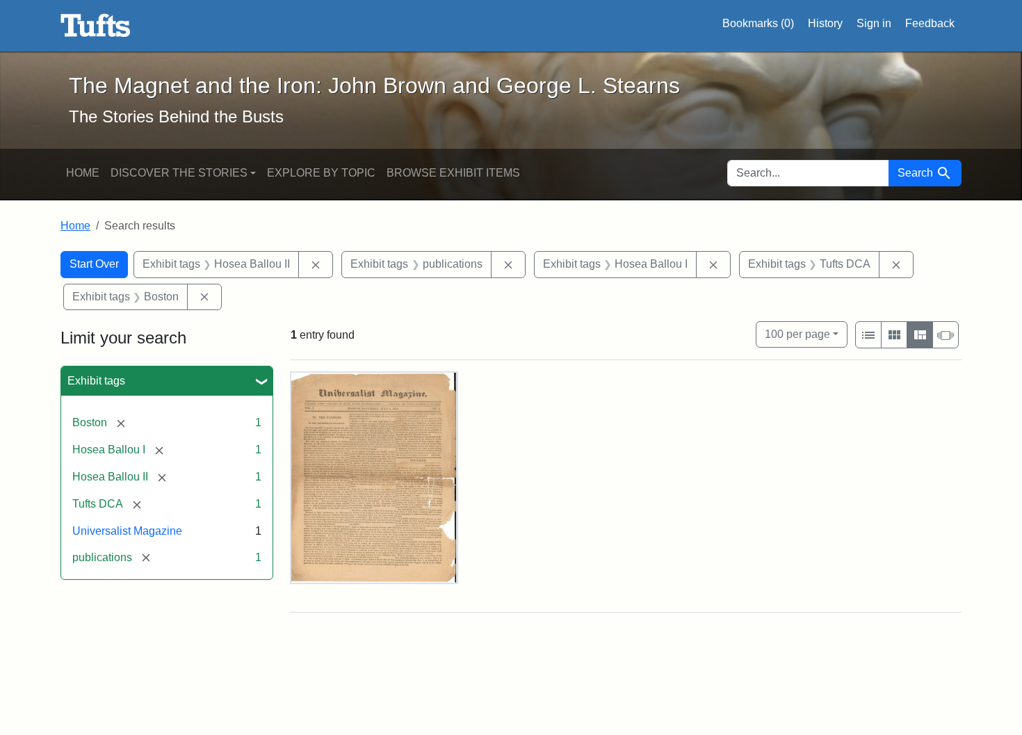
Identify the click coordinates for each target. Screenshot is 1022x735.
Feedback (930, 23)
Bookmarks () (758, 23)
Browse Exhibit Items (453, 173)
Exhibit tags (96, 381)
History (825, 23)
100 (797, 334)
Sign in (874, 23)
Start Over (94, 264)
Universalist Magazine (127, 531)
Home (82, 173)
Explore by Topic (321, 173)
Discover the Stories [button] (179, 173)
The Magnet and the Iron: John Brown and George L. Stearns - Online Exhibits (95, 26)
